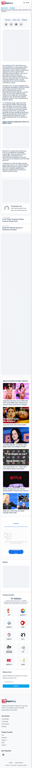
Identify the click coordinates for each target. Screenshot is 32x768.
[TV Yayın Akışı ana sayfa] (9, 700)
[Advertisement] (16, 137)
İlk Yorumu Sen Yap (16, 552)
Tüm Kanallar (5, 724)
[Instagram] (3, 754)
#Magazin (24, 20)
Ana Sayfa (4, 8)
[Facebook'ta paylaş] (11, 24)
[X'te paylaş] (6, 24)
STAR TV (4, 745)
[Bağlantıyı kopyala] (21, 24)
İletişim (11, 762)
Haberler (4, 726)
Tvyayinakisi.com (16, 206)
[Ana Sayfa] (7, 3)
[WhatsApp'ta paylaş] (16, 24)
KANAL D (4, 740)
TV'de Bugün (5, 719)
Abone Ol (16, 686)
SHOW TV (4, 737)
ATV (3, 735)
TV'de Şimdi (5, 721)
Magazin (12, 8)
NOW (3, 742)
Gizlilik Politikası (19, 762)
